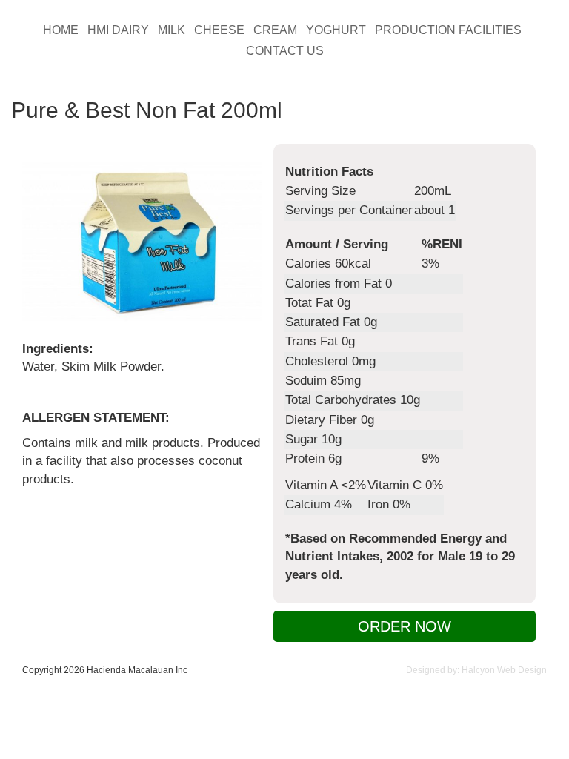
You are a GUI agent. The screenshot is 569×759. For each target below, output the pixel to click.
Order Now (404, 626)
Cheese (219, 30)
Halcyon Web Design (504, 670)
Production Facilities (448, 30)
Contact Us (285, 51)
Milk (171, 30)
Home (61, 30)
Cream (275, 30)
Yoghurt (336, 30)
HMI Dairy (118, 30)
